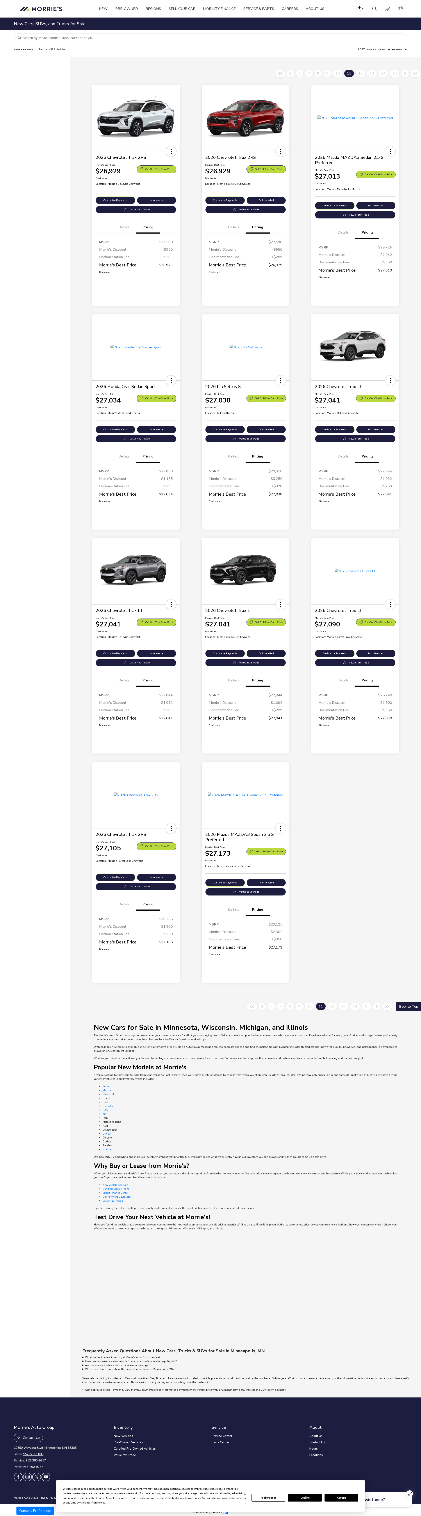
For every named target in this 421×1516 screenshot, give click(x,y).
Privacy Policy (48, 1498)
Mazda (107, 1090)
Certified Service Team (116, 1189)
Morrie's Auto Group (26, 1498)
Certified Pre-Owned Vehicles (135, 1449)
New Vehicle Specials (115, 1185)
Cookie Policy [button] (193, 1498)
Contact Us (31, 1437)
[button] (171, 151)
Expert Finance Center (115, 1193)
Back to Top (408, 1006)
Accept (341, 1497)
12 (360, 73)
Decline (305, 1497)
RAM (106, 1110)
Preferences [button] (98, 1502)
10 (337, 73)
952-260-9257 (36, 1460)
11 (349, 73)
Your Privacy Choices (208, 1512)
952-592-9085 (33, 1454)
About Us (316, 1436)
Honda (107, 1149)
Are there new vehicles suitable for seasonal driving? (116, 1365)
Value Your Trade (140, 209)
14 (383, 73)
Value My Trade (125, 1455)
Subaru (107, 1086)
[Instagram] (27, 1477)
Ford (105, 1102)
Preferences (268, 1497)
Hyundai (108, 1106)
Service (219, 1427)
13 (372, 73)
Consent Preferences (35, 1510)
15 (394, 73)
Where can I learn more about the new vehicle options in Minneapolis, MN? (129, 1369)
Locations (316, 1455)
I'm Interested (156, 200)
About (315, 1427)
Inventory (123, 1427)
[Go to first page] (280, 74)
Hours (313, 1449)
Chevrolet (108, 1094)
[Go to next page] (405, 74)
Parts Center (220, 1442)
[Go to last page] (415, 74)
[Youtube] (45, 1477)
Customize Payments (115, 200)
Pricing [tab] (148, 227)
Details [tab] (123, 227)
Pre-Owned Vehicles (128, 1442)
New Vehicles (123, 1436)
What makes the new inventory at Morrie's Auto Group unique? (122, 1357)
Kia (104, 1114)
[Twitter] (36, 1477)
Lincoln (107, 1133)
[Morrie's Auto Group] (42, 9)
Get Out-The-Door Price (159, 169)
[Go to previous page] (290, 74)
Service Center (222, 1436)
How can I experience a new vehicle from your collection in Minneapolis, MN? (131, 1361)
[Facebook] (18, 1477)
